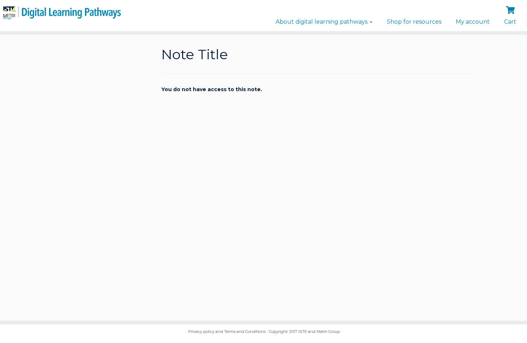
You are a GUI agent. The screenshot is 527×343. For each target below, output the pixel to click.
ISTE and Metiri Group (319, 331)
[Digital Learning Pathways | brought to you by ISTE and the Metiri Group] (61, 12)
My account (473, 21)
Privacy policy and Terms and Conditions (227, 331)
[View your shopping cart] (511, 9)
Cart (510, 21)
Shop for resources (414, 21)
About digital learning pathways (322, 21)
